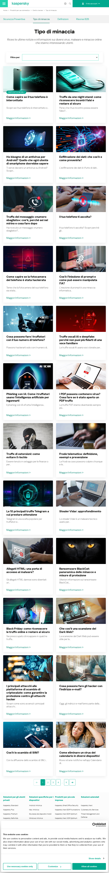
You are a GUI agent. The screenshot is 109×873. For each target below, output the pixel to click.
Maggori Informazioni (17, 118)
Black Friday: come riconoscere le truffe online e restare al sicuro (28, 630)
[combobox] (60, 57)
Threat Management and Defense (90, 815)
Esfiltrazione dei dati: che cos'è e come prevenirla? (80, 158)
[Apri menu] (4, 3)
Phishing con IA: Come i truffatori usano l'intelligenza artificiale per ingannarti (28, 397)
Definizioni (63, 19)
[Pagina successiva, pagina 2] (72, 782)
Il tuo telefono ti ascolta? (75, 216)
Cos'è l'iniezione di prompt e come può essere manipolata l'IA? (78, 280)
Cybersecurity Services (89, 810)
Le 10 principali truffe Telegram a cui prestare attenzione (27, 513)
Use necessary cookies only (20, 866)
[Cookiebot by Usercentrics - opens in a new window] (94, 825)
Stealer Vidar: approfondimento (80, 511)
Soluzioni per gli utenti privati (14, 798)
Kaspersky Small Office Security (66, 805)
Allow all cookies (89, 866)
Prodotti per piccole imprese (65, 798)
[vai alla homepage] (20, 3)
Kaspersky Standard (10, 805)
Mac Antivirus (34, 810)
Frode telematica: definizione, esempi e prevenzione (78, 455)
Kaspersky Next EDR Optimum (66, 814)
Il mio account (91, 4)
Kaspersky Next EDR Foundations (67, 810)
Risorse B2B (82, 19)
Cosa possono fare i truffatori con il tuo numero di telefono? (25, 338)
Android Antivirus (35, 805)
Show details (95, 858)
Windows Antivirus (36, 818)
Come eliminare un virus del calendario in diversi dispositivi (79, 754)
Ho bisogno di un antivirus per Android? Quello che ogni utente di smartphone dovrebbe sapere (27, 160)
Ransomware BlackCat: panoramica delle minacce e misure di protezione (77, 572)
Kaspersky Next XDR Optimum (66, 818)
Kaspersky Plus (8, 810)
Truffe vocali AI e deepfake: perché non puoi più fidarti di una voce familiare (80, 340)
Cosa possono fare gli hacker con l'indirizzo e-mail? (80, 687)
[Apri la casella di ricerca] (70, 3)
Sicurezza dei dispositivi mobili (40, 814)
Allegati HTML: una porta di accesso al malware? (24, 570)
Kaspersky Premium (10, 814)
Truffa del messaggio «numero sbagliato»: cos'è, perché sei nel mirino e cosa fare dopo (27, 220)
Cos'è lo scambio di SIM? (22, 752)
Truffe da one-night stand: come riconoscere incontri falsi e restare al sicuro (80, 100)
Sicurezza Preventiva (14, 19)
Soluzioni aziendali (90, 797)
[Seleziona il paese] (65, 3)
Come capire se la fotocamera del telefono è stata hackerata (26, 278)
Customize (53, 866)
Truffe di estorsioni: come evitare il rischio (23, 455)
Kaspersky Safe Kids (10, 818)
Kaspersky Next (86, 805)
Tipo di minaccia (41, 19)
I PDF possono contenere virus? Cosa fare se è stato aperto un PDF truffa (79, 397)
